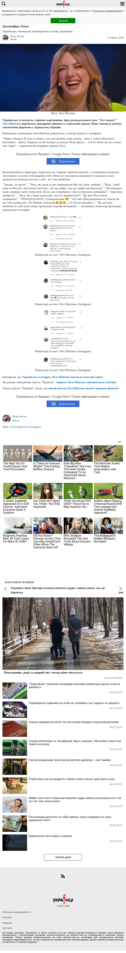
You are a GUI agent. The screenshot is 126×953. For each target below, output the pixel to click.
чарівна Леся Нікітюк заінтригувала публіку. (86, 382)
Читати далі (63, 857)
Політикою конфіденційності (108, 10)
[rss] (63, 876)
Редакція (7, 922)
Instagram (35, 426)
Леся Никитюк (19, 426)
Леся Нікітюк (11, 123)
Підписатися (67, 161)
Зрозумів (63, 20)
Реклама (7, 917)
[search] (3, 3)
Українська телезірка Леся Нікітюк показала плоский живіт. (62, 377)
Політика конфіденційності (16, 912)
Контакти (7, 928)
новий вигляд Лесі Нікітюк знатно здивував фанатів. (83, 388)
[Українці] (63, 3)
